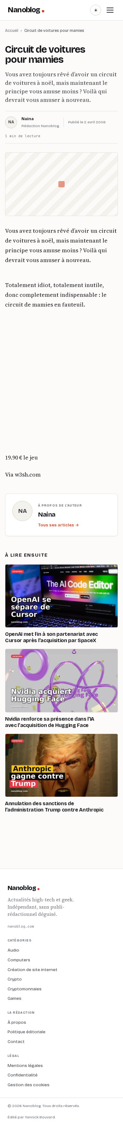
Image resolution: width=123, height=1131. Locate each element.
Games (14, 998)
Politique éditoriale (26, 1031)
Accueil (11, 30)
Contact (16, 1041)
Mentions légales (25, 1065)
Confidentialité (23, 1075)
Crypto (15, 979)
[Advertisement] (61, 381)
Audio (13, 950)
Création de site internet (32, 969)
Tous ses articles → (58, 525)
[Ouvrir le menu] (110, 10)
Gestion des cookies (29, 1084)
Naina (27, 118)
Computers (19, 960)
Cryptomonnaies (25, 989)
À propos (17, 1022)
